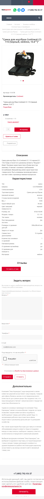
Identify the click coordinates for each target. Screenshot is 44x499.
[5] (13, 88)
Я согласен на (21, 371)
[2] (6, 88)
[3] (9, 88)
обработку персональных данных (26, 371)
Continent (20, 96)
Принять (24, 492)
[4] (11, 88)
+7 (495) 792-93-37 (35, 10)
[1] (4, 88)
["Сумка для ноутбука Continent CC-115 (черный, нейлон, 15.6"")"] (22, 64)
